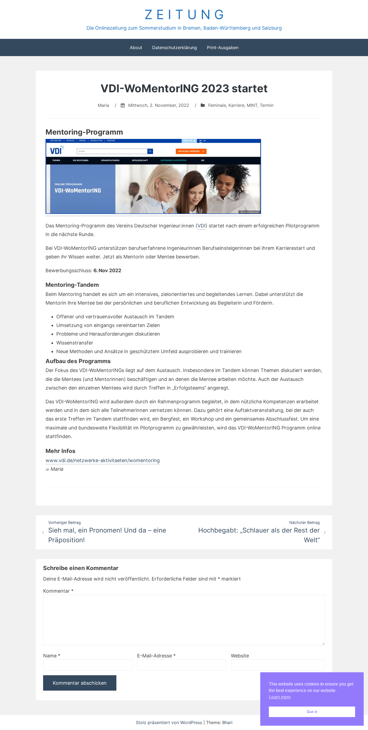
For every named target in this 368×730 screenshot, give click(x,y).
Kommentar (58, 591)
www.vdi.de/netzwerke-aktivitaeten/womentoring (103, 460)
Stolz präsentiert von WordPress (169, 722)
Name (51, 656)
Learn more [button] (280, 697)
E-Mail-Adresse (156, 656)
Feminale (217, 105)
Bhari (227, 722)
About (136, 47)
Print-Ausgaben (222, 47)
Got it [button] (312, 711)
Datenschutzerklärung (174, 47)
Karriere (236, 105)
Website (240, 656)
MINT (252, 105)
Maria (103, 105)
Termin (266, 105)
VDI (201, 225)
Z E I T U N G (184, 14)
